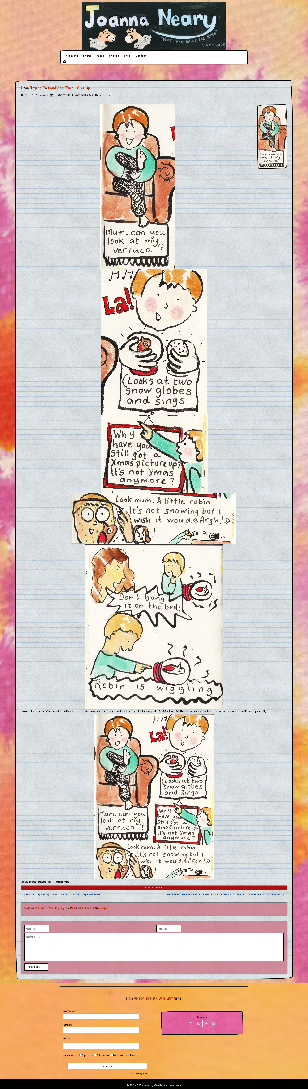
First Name (67, 1024)
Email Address (69, 1011)
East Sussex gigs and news (124, 1055)
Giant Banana (173, 1085)
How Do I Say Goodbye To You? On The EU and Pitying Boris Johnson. (65, 894)
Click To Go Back (153, 887)
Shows (87, 55)
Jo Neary (43, 95)
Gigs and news (87, 1055)
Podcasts (71, 55)
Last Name (67, 1037)
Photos (114, 55)
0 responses (106, 95)
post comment (36, 966)
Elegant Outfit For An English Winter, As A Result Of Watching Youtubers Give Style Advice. (224, 894)
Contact (141, 55)
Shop (127, 55)
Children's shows (103, 1055)
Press (100, 55)
